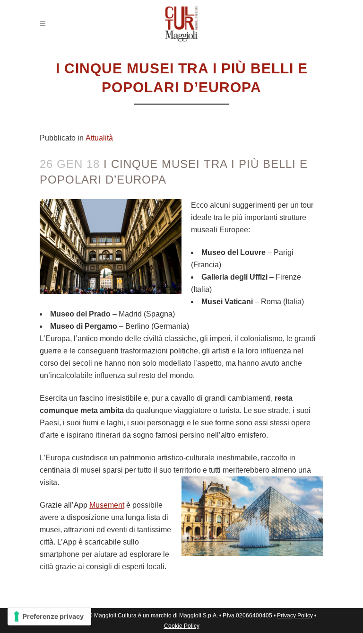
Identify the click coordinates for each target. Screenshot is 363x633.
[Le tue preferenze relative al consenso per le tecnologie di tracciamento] (49, 616)
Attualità (99, 138)
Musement (106, 505)
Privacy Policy (295, 615)
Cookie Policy (181, 626)
